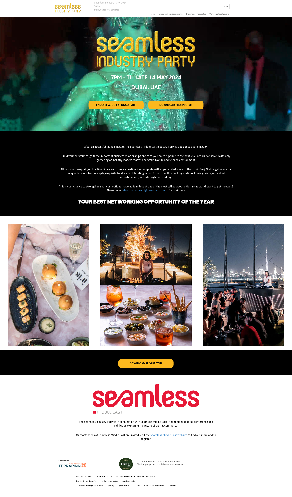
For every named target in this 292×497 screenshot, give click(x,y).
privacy (111, 486)
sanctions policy (129, 481)
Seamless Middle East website (169, 435)
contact (137, 486)
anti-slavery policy (104, 476)
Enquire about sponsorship (171, 14)
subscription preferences (154, 486)
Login (225, 6)
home (152, 14)
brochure (172, 486)
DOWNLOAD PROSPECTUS (145, 363)
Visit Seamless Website (219, 14)
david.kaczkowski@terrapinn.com (144, 190)
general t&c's (124, 486)
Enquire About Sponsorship (116, 105)
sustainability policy (110, 481)
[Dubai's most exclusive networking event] (68, 7)
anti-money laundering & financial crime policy (135, 476)
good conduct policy (84, 476)
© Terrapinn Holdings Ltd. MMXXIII (90, 486)
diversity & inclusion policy (86, 481)
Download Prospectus (196, 14)
